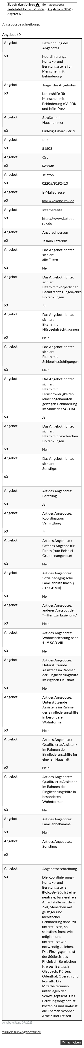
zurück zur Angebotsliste (21, 1032)
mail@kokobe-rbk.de (58, 201)
